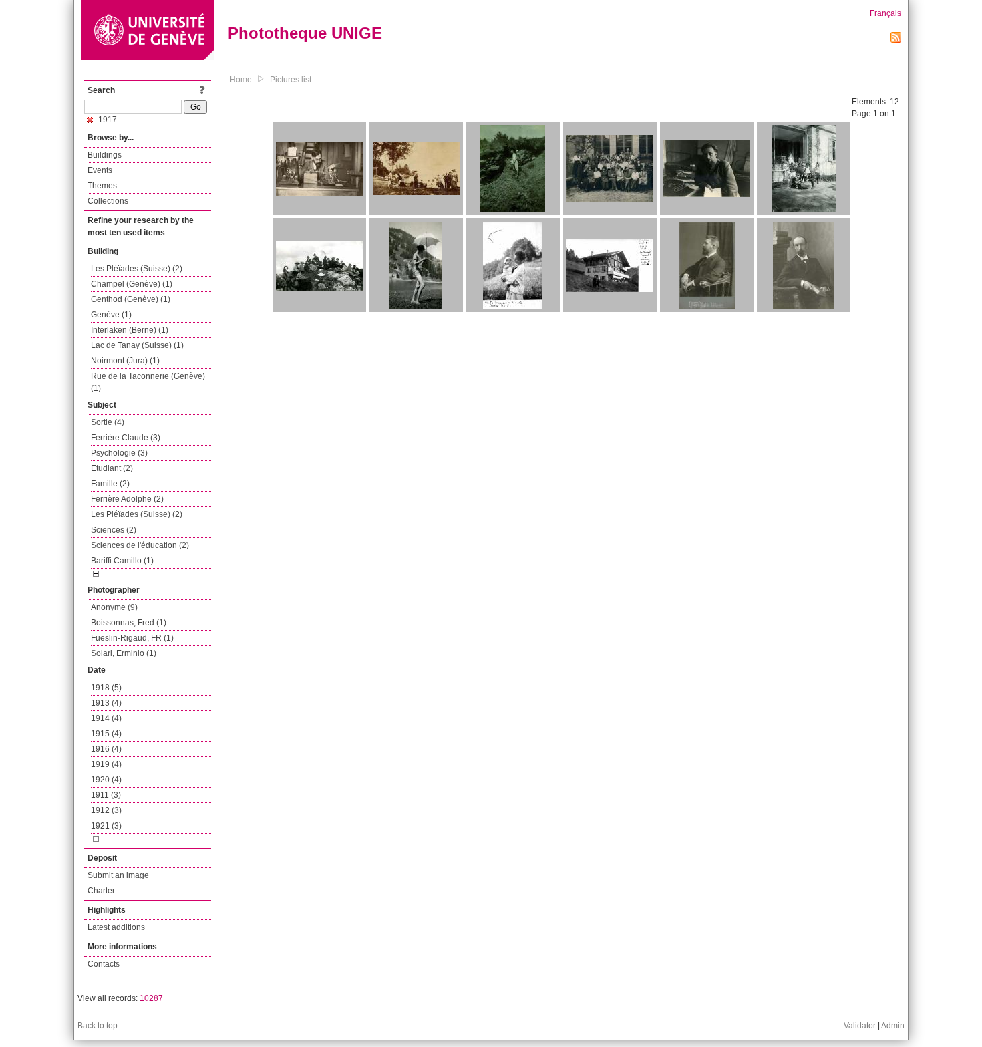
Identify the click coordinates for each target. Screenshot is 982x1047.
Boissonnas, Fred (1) (128, 622)
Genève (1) (111, 314)
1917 (106, 119)
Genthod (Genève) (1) (130, 299)
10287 (151, 998)
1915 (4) (106, 733)
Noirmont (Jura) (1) (125, 360)
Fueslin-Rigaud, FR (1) (132, 638)
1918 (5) (106, 687)
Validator (860, 1025)
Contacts (104, 964)
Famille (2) (110, 483)
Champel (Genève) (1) (131, 284)
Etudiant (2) (112, 468)
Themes (102, 185)
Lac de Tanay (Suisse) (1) (137, 345)
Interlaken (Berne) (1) (129, 330)
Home (241, 79)
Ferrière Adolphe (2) (127, 499)
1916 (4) (106, 749)
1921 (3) (106, 826)
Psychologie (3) (119, 453)
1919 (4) (106, 764)
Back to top (97, 1025)
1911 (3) (106, 795)
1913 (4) (106, 703)
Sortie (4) (107, 422)
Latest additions (116, 927)
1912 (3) (106, 810)
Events (100, 170)
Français (885, 13)
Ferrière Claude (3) (125, 437)
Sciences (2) (113, 530)
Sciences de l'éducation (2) (140, 545)
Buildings (105, 155)
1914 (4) (106, 718)
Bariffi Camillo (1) (122, 560)
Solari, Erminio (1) (123, 653)
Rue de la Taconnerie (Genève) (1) (148, 382)
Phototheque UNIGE (305, 33)
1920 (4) (106, 779)
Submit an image (118, 875)
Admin (893, 1025)
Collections (108, 201)
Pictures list (290, 79)
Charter (101, 890)
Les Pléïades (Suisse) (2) (136, 268)
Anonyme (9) (114, 607)
